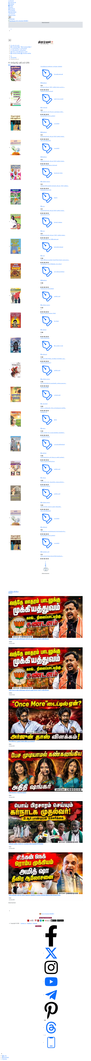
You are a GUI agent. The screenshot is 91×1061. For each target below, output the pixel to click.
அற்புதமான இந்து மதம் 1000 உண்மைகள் (49, 239)
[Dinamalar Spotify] (43, 921)
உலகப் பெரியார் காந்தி (45, 214)
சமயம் (43, 255)
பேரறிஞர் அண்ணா (58, 222)
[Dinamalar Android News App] (28, 921)
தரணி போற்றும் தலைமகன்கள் (47, 288)
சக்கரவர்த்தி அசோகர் (45, 486)
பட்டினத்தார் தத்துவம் (45, 436)
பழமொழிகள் (45, 403)
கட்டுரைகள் (44, 107)
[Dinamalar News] (45, 616)
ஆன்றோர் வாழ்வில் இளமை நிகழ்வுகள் (48, 165)
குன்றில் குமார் (57, 296)
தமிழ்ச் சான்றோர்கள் (44, 338)
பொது (43, 206)
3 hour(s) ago (12, 694)
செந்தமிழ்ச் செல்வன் (58, 247)
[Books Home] (11, 56)
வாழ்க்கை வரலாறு (46, 181)
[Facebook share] (45, 562)
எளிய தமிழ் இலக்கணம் (45, 140)
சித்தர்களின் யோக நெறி (45, 190)
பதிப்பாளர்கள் (13, 57)
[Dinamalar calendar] (36, 921)
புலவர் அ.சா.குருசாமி (58, 99)
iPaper (11, 5)
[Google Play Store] (60, 921)
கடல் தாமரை (13, 15)
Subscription (13, 12)
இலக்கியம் (44, 83)
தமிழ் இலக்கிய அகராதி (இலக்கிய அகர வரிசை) (51, 264)
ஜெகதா (55, 197)
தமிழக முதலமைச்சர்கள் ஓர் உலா (47, 461)
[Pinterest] (51, 1010)
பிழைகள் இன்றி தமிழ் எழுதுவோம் (47, 116)
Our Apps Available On (45, 918)
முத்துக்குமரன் (57, 395)
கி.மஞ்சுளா (56, 321)
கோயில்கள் (12, 9)
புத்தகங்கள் (12, 10)
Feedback (29, 923)
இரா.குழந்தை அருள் (58, 345)
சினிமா (11, 7)
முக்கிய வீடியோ (13, 591)
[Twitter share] (45, 563)
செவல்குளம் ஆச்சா (58, 173)
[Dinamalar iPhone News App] (38, 921)
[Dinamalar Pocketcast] (47, 921)
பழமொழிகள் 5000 (44, 387)
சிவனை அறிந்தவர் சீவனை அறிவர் (48, 313)
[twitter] (51, 953)
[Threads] (51, 1027)
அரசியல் (44, 478)
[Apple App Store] (53, 921)
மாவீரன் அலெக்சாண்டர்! (45, 362)
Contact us (23, 923)
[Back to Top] (1, 1053)
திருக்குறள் (12, 13)
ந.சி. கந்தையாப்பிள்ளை (59, 271)
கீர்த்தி (55, 420)
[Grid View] (8, 65)
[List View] (10, 65)
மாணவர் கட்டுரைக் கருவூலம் (46, 91)
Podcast (12, 4)
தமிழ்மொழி (44, 354)
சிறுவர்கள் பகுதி (45, 552)
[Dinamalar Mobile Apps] (51, 1042)
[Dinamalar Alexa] (41, 921)
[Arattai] (45, 1035)
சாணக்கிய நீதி (43, 412)
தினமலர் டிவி (13, 2)
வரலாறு (43, 428)
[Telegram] (51, 995)
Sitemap (35, 923)
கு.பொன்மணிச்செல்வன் (59, 444)
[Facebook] (51, 936)
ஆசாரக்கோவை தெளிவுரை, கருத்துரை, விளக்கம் (51, 66)
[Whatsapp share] (45, 565)
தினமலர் (12, 1)
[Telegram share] (45, 566)
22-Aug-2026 (12, 643)
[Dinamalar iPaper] (32, 921)
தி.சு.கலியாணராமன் (58, 74)
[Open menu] (9, 17)
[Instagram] (51, 967)
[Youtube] (51, 981)
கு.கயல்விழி (56, 123)
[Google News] (45, 1020)
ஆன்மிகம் (44, 329)
